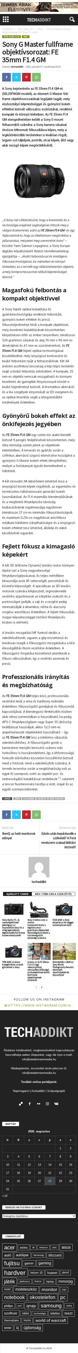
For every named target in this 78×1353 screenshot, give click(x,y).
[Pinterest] (26, 77)
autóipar (22, 1255)
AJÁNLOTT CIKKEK (17, 894)
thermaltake (11, 1320)
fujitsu (12, 1263)
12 (29, 1164)
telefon (55, 1313)
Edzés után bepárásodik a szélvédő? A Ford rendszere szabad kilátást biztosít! (58, 840)
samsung (51, 1305)
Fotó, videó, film (25, 29)
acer (9, 1247)
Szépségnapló (56, 1091)
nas (64, 1289)
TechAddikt (7, 29)
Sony (39, 29)
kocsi (38, 1281)
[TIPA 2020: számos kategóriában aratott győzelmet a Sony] (13, 951)
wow (7, 1328)
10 (7, 1164)
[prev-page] (36, 987)
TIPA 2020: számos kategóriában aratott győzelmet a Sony (12, 964)
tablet (25, 1313)
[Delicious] (21, 1104)
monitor (49, 1289)
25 (18, 1181)
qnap (31, 1305)
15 (60, 1164)
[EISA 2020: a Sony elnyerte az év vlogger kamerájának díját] (64, 909)
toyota (27, 1320)
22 (60, 1172)
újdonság (32, 1327)
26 (29, 1181)
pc (63, 1297)
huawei (52, 1272)
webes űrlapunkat (33, 1054)
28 (49, 1181)
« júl (4, 1195)
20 (39, 1172)
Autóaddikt (38, 1091)
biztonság (39, 1255)
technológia (40, 1313)
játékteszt (25, 1281)
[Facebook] (6, 77)
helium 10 (36, 1272)
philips (8, 1306)
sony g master (56, 798)
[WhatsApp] (36, 77)
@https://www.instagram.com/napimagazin (39, 1005)
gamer (29, 1263)
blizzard (55, 1255)
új (17, 1328)
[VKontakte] (57, 1104)
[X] (16, 77)
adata (24, 1247)
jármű (65, 1272)
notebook (14, 1297)
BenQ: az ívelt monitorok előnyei (18, 835)
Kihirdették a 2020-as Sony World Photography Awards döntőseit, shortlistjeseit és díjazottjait (63, 968)
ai (33, 1247)
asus (66, 1247)
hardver (15, 1272)
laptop (50, 1281)
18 (18, 1172)
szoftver (10, 1313)
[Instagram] (48, 1104)
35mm (17, 798)
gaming (44, 1263)
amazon (43, 1247)
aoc (54, 1247)
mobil (7, 1289)
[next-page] (41, 987)
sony (69, 1305)
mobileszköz (26, 1289)
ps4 (20, 1305)
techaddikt (17, 66)
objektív (42, 798)
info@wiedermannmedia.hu (39, 1059)
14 (49, 1164)
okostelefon (42, 1297)
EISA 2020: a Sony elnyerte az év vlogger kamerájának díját (63, 922)
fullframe (28, 798)
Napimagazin (21, 1091)
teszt (69, 1313)
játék (9, 1281)
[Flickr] (39, 1104)
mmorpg (65, 1281)
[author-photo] (39, 867)
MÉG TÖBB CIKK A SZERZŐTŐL (53, 894)
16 (70, 1164)
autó (7, 1255)
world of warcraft (51, 1320)
